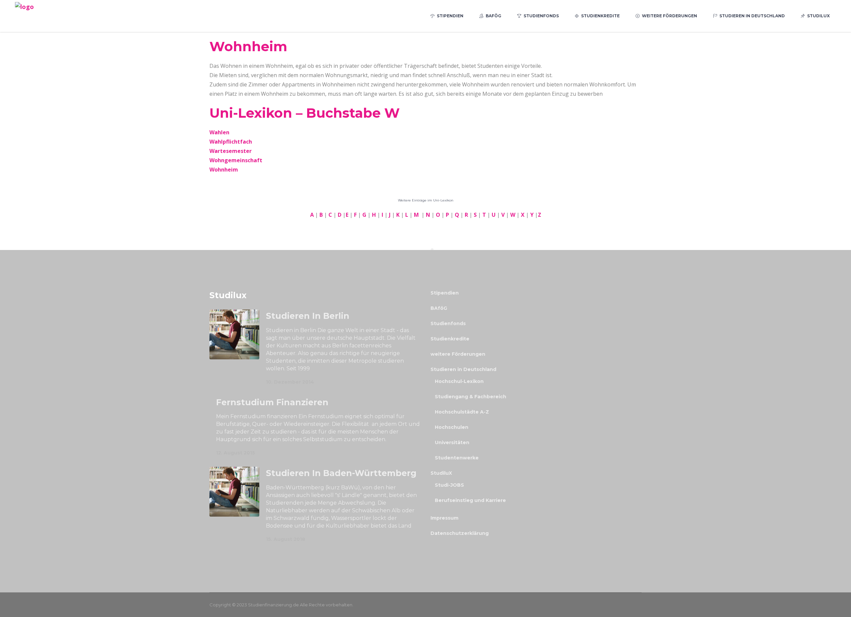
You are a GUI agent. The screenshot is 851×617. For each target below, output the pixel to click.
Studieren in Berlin (307, 316)
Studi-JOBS (449, 485)
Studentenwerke (457, 458)
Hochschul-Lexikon (459, 381)
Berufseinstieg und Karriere (470, 500)
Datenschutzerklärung (459, 533)
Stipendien (444, 293)
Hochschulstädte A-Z (462, 412)
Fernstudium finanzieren (272, 402)
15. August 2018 (285, 539)
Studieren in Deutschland (463, 369)
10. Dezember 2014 (290, 382)
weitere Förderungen (457, 354)
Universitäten (452, 442)
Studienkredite (449, 339)
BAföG (438, 308)
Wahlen (219, 132)
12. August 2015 (235, 453)
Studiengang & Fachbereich (470, 397)
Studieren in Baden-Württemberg (341, 473)
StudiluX (441, 473)
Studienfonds (448, 323)
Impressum (444, 518)
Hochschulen (451, 427)
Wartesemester (230, 151)
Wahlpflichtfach (230, 141)
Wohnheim (223, 169)
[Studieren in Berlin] (234, 334)
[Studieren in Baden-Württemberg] (234, 492)
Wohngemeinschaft (235, 160)
